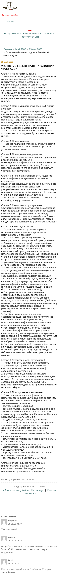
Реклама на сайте (10, 15)
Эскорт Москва (12, 33)
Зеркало (10, 21)
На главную (37, 490)
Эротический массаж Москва (38, 33)
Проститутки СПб (29, 36)
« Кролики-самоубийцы (16, 490)
